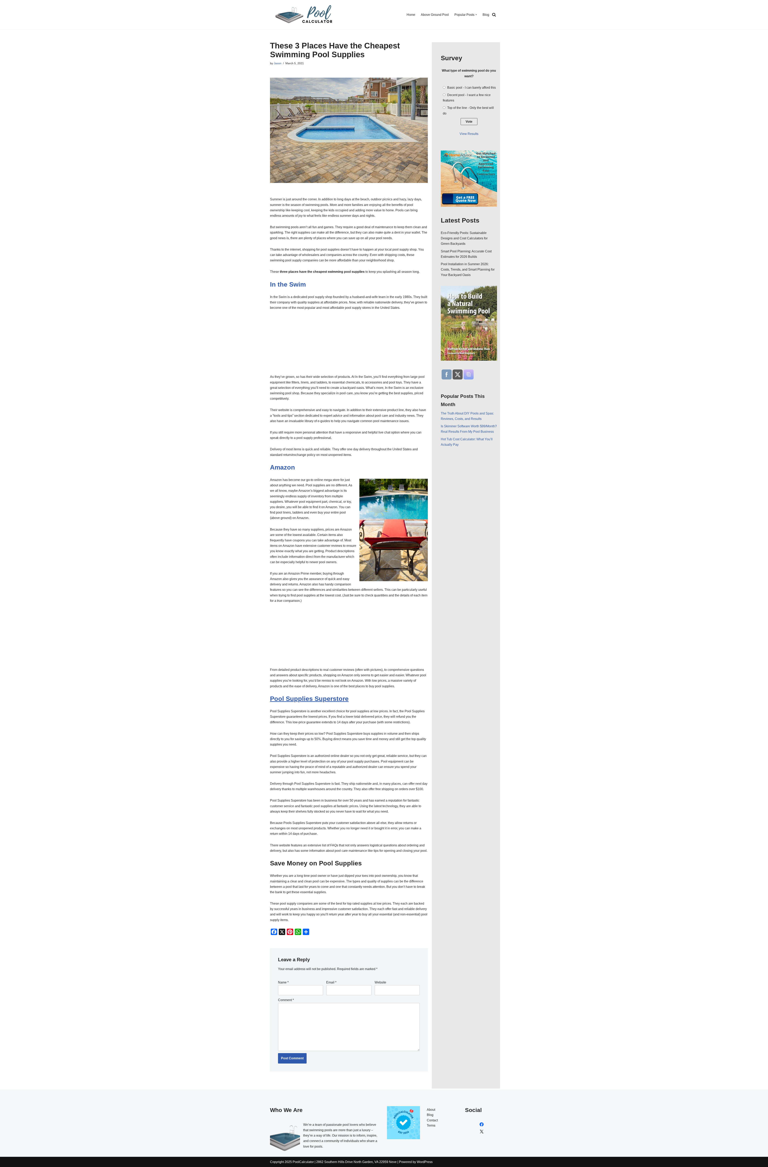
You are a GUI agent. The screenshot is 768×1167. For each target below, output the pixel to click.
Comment (286, 1000)
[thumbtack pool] (469, 205)
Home (411, 14)
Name (283, 982)
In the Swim (288, 284)
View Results (469, 133)
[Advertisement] (349, 344)
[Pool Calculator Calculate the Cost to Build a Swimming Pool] (305, 15)
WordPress (425, 1162)
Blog (486, 14)
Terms (431, 1125)
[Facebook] (481, 1124)
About (431, 1109)
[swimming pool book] (469, 323)
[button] (476, 14)
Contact (432, 1120)
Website (380, 982)
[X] (481, 1131)
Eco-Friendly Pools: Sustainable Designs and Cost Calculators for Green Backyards (464, 238)
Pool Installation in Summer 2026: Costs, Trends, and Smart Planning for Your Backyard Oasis (468, 269)
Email (331, 982)
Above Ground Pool (435, 14)
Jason (277, 63)
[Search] (494, 15)
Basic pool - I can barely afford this (471, 87)
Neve (392, 1162)
